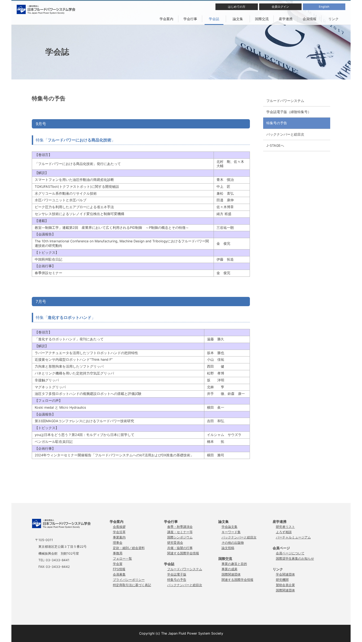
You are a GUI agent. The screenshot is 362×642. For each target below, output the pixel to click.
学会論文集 (229, 527)
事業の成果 (229, 569)
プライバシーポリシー (129, 580)
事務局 (117, 553)
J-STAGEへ (275, 146)
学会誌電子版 (176, 574)
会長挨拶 (119, 527)
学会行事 (190, 19)
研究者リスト (285, 527)
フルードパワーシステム (285, 101)
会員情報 (309, 19)
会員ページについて (290, 553)
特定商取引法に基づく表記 (132, 585)
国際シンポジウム (180, 537)
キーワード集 (231, 532)
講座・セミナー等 (180, 532)
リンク (333, 19)
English (324, 6)
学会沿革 (119, 532)
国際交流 (262, 19)
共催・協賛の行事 (180, 548)
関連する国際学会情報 (183, 553)
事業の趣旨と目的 (234, 564)
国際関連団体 (231, 574)
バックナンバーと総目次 (285, 134)
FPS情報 (119, 569)
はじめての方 (236, 6)
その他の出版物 (233, 543)
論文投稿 (228, 548)
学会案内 (166, 19)
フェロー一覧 (122, 558)
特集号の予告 (276, 123)
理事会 (117, 543)
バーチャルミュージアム (293, 537)
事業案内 (119, 537)
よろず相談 (284, 532)
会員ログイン (280, 6)
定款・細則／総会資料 (129, 548)
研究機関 (282, 580)
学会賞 (117, 564)
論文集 (238, 19)
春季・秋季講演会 (180, 527)
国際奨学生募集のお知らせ (295, 558)
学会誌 (214, 19)
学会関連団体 (285, 574)
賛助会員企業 (285, 585)
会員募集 (119, 574)
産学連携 (286, 19)
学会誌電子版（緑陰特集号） (288, 112)
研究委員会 (175, 543)
